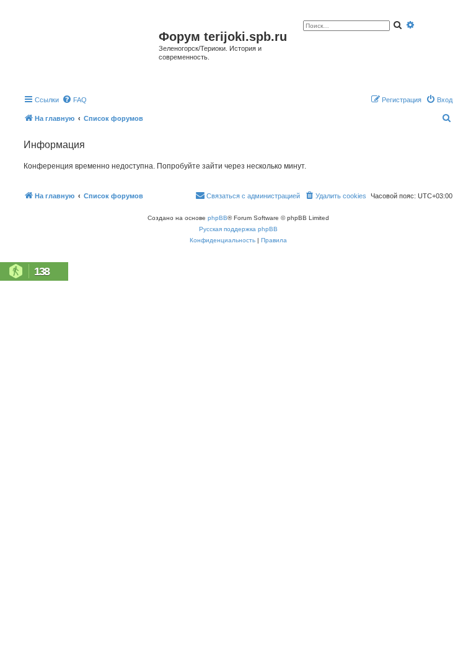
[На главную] (89, 51)
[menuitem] (74, 99)
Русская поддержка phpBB (238, 229)
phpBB (217, 217)
